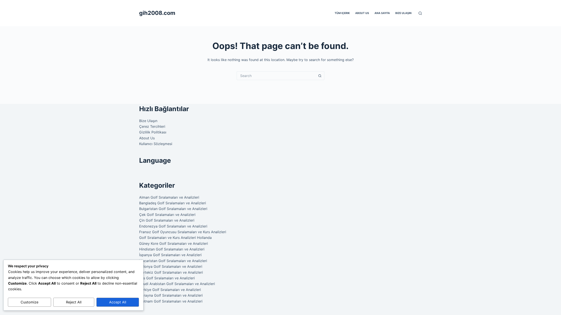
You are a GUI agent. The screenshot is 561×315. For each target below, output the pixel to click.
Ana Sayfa (382, 13)
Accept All (117, 302)
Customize (29, 302)
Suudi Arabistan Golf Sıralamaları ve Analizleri (177, 284)
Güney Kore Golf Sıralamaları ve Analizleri (173, 243)
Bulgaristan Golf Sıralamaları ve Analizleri (173, 208)
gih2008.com (157, 13)
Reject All (74, 302)
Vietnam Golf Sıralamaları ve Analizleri (170, 301)
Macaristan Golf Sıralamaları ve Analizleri (173, 261)
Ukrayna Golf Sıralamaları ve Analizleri (171, 295)
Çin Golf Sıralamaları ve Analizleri (166, 220)
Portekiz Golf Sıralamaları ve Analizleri (171, 272)
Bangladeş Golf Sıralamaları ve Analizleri (172, 203)
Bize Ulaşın (403, 13)
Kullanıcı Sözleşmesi (155, 144)
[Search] (420, 13)
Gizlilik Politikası (152, 132)
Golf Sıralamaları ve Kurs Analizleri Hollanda (175, 237)
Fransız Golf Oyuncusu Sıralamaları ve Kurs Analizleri (182, 232)
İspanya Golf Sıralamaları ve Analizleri (170, 255)
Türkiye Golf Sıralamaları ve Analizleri (170, 289)
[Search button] (320, 75)
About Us (362, 13)
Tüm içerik (342, 13)
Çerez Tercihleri (152, 126)
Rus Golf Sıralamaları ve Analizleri (167, 278)
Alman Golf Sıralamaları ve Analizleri (169, 197)
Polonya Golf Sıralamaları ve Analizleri (170, 266)
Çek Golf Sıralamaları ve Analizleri (167, 214)
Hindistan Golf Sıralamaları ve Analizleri (171, 249)
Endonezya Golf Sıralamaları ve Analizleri (173, 226)
